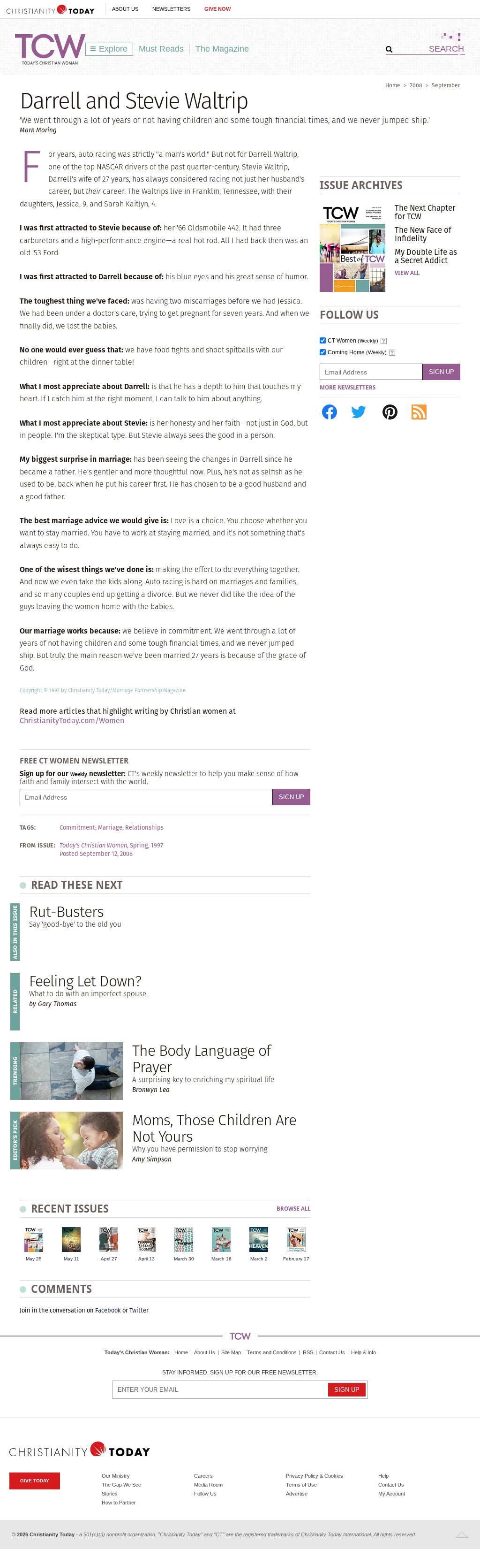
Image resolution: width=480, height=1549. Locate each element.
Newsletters (171, 9)
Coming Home (357, 353)
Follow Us (205, 1493)
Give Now (217, 9)
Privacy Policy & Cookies (314, 1476)
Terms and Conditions (272, 1352)
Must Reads (161, 48)
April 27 (109, 1258)
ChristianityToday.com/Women (72, 720)
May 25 (34, 1258)
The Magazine (222, 48)
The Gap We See (121, 1485)
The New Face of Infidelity (423, 234)
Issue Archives (361, 185)
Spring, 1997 (146, 845)
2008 (416, 85)
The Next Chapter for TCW (425, 212)
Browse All (293, 1209)
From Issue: (37, 845)
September (446, 85)
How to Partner (119, 1502)
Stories (110, 1493)
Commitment (77, 827)
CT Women (353, 341)
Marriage (110, 827)
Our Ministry (116, 1476)
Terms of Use (301, 1485)
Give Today (34, 1480)
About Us (125, 9)
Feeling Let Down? (85, 981)
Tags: (28, 827)
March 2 (259, 1258)
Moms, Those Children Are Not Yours (214, 1128)
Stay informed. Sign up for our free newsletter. (240, 1373)
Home (392, 85)
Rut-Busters (66, 911)
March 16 (221, 1258)
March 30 (184, 1258)
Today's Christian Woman (136, 1352)
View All (407, 273)
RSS (308, 1352)
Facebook (108, 1310)
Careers (203, 1476)
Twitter (139, 1310)
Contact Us (332, 1352)
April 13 (146, 1258)
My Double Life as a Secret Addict (426, 256)
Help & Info (363, 1352)
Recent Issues (70, 1208)
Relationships (144, 827)
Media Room (208, 1485)
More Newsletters (347, 387)
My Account (391, 1493)
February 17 (296, 1258)
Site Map (231, 1352)
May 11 (71, 1258)
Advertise (297, 1493)
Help (383, 1476)
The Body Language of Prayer (201, 1058)
